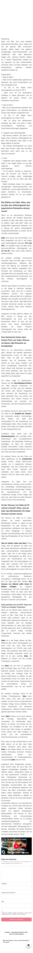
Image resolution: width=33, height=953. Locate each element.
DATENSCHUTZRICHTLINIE (19, 932)
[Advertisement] (16, 18)
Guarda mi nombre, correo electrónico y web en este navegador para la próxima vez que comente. (17, 913)
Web (2, 901)
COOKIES (7, 932)
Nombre (4, 883)
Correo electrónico (8, 892)
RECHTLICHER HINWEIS (16, 934)
